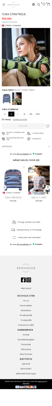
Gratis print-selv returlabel (29, 237)
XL (24, 114)
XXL (31, 114)
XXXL (38, 114)
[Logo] (13, 5)
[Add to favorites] (47, 126)
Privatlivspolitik (26, 315)
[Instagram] (28, 279)
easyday (26, 383)
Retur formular (26, 354)
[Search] (39, 5)
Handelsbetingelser (26, 339)
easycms (41, 381)
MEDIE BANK (21, 373)
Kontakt (26, 335)
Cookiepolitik (26, 320)
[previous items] (4, 187)
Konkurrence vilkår (26, 325)
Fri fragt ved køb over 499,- (29, 222)
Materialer (7, 146)
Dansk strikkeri (26, 305)
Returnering (26, 349)
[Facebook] (23, 279)
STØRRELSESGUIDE (20, 119)
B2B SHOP (26, 364)
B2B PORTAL (26, 359)
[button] (44, 4)
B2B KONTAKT (26, 369)
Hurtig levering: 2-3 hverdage (29, 230)
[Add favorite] (24, 167)
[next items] (47, 187)
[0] (48, 4)
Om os (26, 300)
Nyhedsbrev (26, 310)
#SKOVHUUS (23, 288)
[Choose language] (33, 4)
